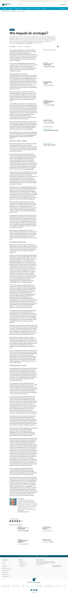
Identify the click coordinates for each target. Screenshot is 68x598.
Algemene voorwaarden (16, 586)
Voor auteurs (4, 572)
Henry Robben (20, 157)
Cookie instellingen (39, 586)
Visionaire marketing (47, 120)
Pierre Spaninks (13, 46)
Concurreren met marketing (50, 130)
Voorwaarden (4, 566)
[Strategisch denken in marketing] (46, 75)
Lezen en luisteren (5, 570)
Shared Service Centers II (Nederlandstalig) (48, 64)
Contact (3, 564)
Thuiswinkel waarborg (6, 586)
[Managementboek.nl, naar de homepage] (6, 5)
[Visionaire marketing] (46, 113)
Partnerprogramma (5, 576)
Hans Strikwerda (28, 43)
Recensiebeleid (5, 574)
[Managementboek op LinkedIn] (31, 590)
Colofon (23, 586)
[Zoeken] (43, 5)
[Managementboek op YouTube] (34, 590)
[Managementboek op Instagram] (36, 590)
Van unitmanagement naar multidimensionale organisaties (49, 102)
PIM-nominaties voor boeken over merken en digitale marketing (49, 145)
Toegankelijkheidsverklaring (48, 586)
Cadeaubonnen (22, 566)
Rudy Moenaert (20, 43)
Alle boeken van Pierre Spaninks (23, 511)
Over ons (3, 562)
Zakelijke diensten (22, 562)
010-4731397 (64, 8)
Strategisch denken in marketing (47, 83)
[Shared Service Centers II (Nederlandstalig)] (46, 56)
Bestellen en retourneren (6, 568)
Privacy (28, 586)
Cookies (32, 586)
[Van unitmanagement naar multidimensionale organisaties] (46, 94)
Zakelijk (20, 559)
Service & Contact (58, 586)
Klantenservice (5, 559)
